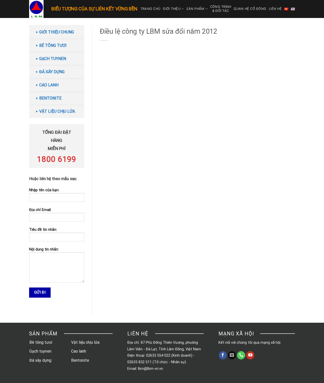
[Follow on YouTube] (250, 355)
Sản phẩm (195, 9)
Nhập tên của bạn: (44, 190)
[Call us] (241, 355)
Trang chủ (150, 9)
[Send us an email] (232, 355)
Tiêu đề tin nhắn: (43, 229)
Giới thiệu (171, 9)
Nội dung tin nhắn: (44, 249)
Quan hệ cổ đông (250, 9)
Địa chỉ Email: (40, 210)
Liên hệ (275, 9)
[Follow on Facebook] (223, 355)
